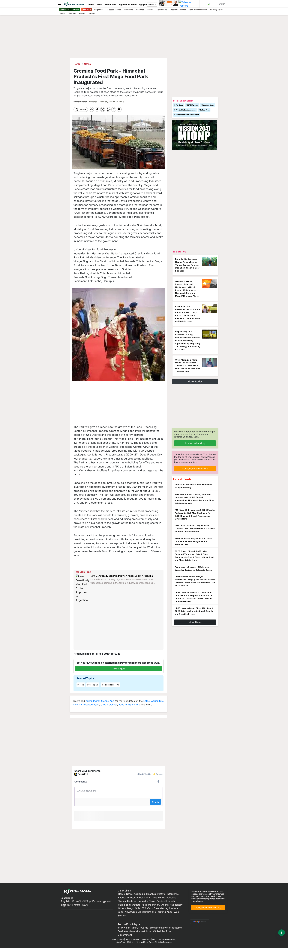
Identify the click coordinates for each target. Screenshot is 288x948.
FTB (144, 908)
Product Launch (166, 901)
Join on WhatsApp (195, 443)
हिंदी (73, 901)
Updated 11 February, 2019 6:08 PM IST (107, 102)
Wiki (148, 897)
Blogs (62, 13)
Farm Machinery (151, 904)
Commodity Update (129, 904)
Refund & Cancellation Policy (164, 939)
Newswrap (131, 911)
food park (93, 685)
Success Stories (114, 10)
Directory (72, 13)
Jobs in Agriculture (129, 704)
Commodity (162, 10)
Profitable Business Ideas (186, 110)
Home (91, 4)
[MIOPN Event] (194, 134)
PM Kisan (179, 105)
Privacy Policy (118, 939)
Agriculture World (127, 4)
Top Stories (179, 251)
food (81, 685)
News (99, 4)
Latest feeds (182, 479)
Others (122, 908)
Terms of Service (132, 939)
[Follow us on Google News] (199, 921)
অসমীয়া (77, 904)
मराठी (78, 901)
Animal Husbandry (172, 904)
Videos (91, 13)
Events (150, 10)
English (65, 901)
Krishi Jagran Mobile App (100, 700)
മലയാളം (101, 901)
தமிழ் (91, 901)
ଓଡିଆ (70, 904)
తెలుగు (84, 904)
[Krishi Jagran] (74, 4)
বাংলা (109, 901)
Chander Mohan (81, 102)
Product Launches (178, 10)
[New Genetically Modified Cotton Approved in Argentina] (82, 588)
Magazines (99, 10)
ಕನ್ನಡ (64, 904)
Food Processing (111, 685)
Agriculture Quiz (90, 704)
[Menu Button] (59, 4)
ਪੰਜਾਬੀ (85, 901)
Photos (82, 13)
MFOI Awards (192, 105)
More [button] (151, 4)
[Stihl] (168, 3)
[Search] (213, 4)
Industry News (216, 10)
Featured (140, 10)
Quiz (137, 908)
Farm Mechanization (198, 10)
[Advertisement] (119, 404)
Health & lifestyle (155, 893)
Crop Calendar (109, 704)
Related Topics (85, 678)
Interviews (128, 10)
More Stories (195, 381)
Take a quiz (118, 668)
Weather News (208, 105)
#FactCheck (111, 4)
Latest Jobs (205, 110)
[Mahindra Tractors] (189, 3)
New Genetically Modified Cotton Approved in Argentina (121, 576)
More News (195, 622)
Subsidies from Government (187, 115)
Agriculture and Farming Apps (155, 911)
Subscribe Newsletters (195, 468)
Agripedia (143, 4)
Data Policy (146, 939)
